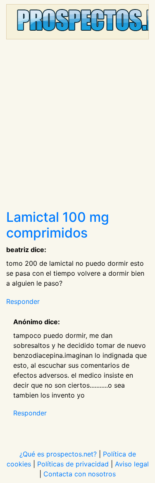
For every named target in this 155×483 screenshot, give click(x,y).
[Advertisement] (77, 127)
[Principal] (77, 22)
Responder (23, 301)
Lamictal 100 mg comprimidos (57, 225)
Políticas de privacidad (73, 464)
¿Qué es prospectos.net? (58, 454)
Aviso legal (132, 464)
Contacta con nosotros (79, 474)
